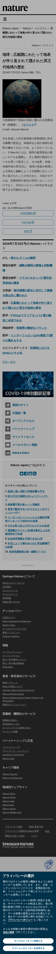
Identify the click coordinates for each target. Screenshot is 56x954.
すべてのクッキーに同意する (28, 941)
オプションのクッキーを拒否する (28, 948)
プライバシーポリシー (20, 919)
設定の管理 (8, 932)
